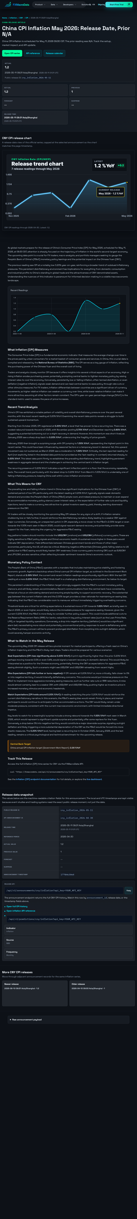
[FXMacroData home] (17, 4)
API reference (33, 53)
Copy (129, 890)
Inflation (13, 18)
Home (4, 18)
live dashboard (94, 779)
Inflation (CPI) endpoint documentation (36, 779)
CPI (26, 18)
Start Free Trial (116, 4)
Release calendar (54, 53)
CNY (21, 18)
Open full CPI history (17, 906)
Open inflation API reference (21, 910)
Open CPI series (12, 53)
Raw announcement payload (27, 1019)
